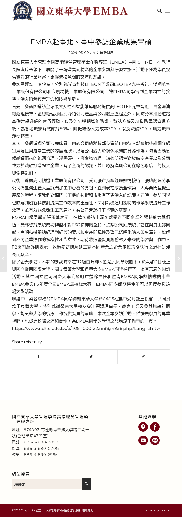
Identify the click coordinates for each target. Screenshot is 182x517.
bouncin (164, 510)
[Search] (157, 11)
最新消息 (106, 53)
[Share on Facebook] (38, 357)
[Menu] (167, 10)
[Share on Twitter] (91, 357)
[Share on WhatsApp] (144, 357)
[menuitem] (157, 11)
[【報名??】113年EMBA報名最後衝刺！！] (3, 258)
